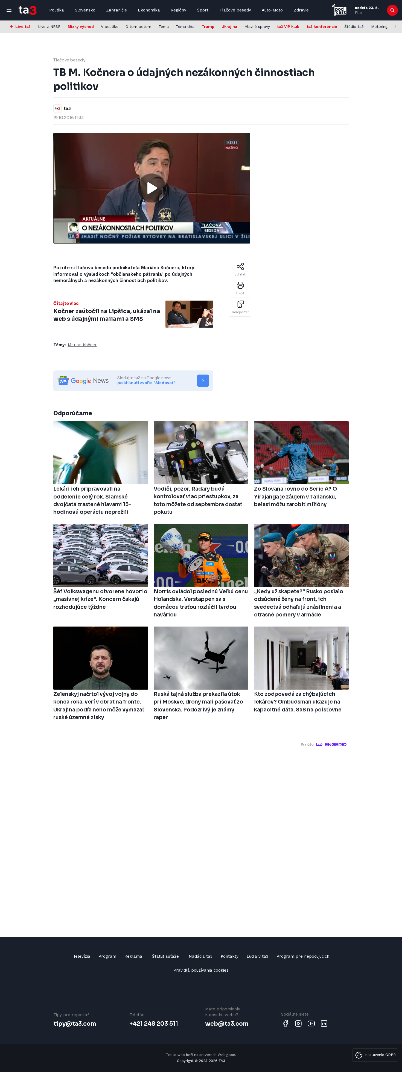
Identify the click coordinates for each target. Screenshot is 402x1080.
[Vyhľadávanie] (392, 10)
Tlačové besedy (235, 10)
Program (107, 956)
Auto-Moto (272, 10)
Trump (208, 26)
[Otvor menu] (9, 10)
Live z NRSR (49, 26)
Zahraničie (116, 10)
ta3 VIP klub (288, 26)
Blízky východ (81, 26)
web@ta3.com (226, 1023)
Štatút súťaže (165, 956)
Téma (164, 26)
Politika (56, 10)
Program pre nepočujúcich (302, 956)
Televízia (81, 956)
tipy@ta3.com (74, 1023)
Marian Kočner (82, 344)
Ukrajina (229, 26)
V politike (109, 26)
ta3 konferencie (322, 26)
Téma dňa (185, 26)
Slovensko (85, 10)
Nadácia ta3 (200, 956)
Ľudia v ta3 (257, 956)
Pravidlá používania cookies (201, 970)
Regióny (178, 10)
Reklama (133, 956)
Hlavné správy (257, 26)
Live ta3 (23, 26)
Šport (202, 10)
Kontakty (229, 956)
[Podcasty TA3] (339, 10)
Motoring (379, 26)
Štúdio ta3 (354, 26)
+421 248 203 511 (153, 1023)
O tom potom (138, 26)
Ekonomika (149, 10)
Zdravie (301, 10)
